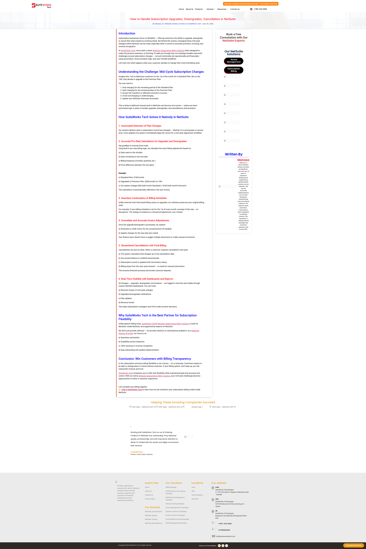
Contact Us (235, 9)
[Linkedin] (219, 545)
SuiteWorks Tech (128, 50)
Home (181, 9)
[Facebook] (223, 545)
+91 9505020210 (224, 530)
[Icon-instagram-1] (226, 545)
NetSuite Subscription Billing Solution (168, 50)
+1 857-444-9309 (260, 9)
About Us (189, 9)
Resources (222, 9)
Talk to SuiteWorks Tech (131, 389)
